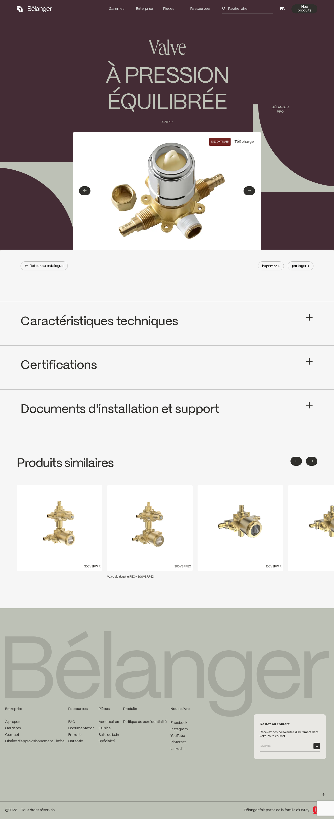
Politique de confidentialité (145, 722)
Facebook (178, 723)
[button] (282, 9)
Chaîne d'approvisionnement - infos (34, 741)
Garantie (75, 741)
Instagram (179, 729)
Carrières (13, 728)
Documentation (81, 728)
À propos (12, 722)
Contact (12, 735)
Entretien (76, 735)
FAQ (71, 722)
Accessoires (109, 722)
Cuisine (105, 728)
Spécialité (107, 741)
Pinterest (178, 742)
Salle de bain (109, 735)
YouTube (177, 736)
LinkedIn (177, 749)
